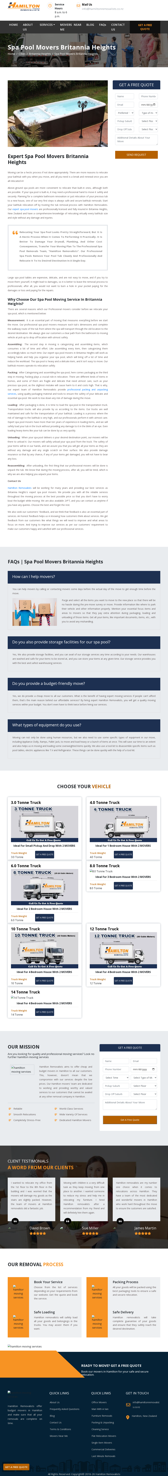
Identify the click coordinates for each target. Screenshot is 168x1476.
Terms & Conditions (60, 1429)
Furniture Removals (102, 1415)
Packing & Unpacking (103, 1422)
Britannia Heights (40, 54)
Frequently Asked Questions (64, 1409)
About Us (55, 1402)
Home (11, 54)
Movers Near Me (59, 1435)
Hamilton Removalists (20, 487)
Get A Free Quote (130, 1119)
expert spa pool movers (25, 209)
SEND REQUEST (136, 155)
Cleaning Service (100, 1429)
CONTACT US (118, 27)
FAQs (102, 25)
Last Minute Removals (103, 1456)
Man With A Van (100, 1409)
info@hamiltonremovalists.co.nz (146, 1405)
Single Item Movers (102, 1442)
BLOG (90, 25)
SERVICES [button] (46, 25)
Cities (22, 54)
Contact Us (56, 1422)
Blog (52, 1415)
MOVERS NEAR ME (70, 27)
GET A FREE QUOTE (145, 27)
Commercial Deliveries (103, 1449)
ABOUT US (28, 27)
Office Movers (99, 1402)
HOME (14, 25)
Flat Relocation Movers (104, 1435)
